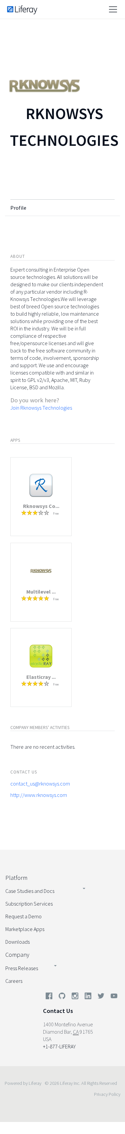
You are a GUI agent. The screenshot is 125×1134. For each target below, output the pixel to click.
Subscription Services (29, 903)
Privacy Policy (107, 1094)
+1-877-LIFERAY (59, 1046)
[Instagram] (75, 997)
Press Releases (21, 968)
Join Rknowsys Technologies (41, 407)
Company (17, 954)
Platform (16, 878)
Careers (13, 980)
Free (56, 513)
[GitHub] (62, 997)
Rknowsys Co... (41, 506)
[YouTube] (112, 997)
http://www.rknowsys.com (38, 795)
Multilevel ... (41, 591)
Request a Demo (23, 916)
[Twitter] (101, 997)
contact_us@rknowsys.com (40, 783)
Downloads (17, 941)
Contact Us (58, 1011)
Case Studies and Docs (29, 891)
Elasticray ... (41, 677)
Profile (18, 207)
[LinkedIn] (88, 997)
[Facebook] (49, 997)
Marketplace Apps (24, 929)
